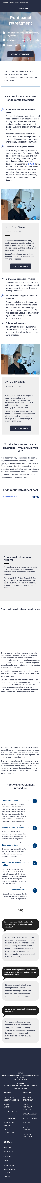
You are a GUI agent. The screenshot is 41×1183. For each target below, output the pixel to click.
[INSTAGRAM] (22, 1067)
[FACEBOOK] (17, 1067)
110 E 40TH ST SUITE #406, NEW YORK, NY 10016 (20, 1086)
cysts (31, 164)
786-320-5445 (23, 8)
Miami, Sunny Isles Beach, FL (15, 2)
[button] (20, 54)
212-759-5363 (22, 1088)
